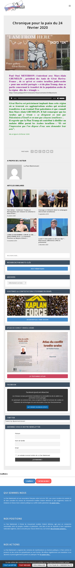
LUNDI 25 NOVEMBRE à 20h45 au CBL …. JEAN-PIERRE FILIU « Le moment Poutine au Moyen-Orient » (21, 236)
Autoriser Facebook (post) (38, 407)
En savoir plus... (55, 503)
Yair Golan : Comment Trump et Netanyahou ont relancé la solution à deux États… (21, 211)
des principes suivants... (58, 529)
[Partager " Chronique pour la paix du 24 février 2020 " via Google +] (40, 151)
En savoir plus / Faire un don (37, 320)
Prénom (17, 433)
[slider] (62, 98)
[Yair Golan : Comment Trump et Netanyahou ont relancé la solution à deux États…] (22, 198)
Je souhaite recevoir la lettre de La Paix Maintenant (33, 455)
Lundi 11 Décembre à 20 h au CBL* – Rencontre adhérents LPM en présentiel (51, 240)
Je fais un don (44, 481)
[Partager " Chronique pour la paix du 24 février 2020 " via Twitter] (36, 151)
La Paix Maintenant (31, 166)
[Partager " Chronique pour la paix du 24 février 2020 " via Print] (52, 151)
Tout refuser (24, 565)
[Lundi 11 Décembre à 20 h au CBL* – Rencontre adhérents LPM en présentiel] (53, 227)
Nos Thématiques (37, 269)
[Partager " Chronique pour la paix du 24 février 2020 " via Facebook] (32, 151)
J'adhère (30, 481)
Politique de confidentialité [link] (60, 565)
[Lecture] (12, 98)
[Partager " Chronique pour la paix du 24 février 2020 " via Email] (48, 151)
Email (16, 448)
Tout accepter (10, 565)
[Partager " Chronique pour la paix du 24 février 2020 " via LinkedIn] (44, 151)
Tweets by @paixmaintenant (15, 421)
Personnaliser (39, 565)
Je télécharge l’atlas (37, 376)
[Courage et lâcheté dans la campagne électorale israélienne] (53, 198)
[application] (37, 98)
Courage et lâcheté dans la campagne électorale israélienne (52, 211)
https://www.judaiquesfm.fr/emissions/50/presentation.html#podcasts (33, 93)
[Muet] (58, 98)
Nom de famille (20, 441)
